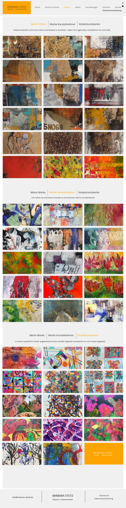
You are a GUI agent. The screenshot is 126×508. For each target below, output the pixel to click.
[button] (22, 47)
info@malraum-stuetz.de (22, 497)
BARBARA (12, 7)
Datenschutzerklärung (112, 10)
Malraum (56, 499)
